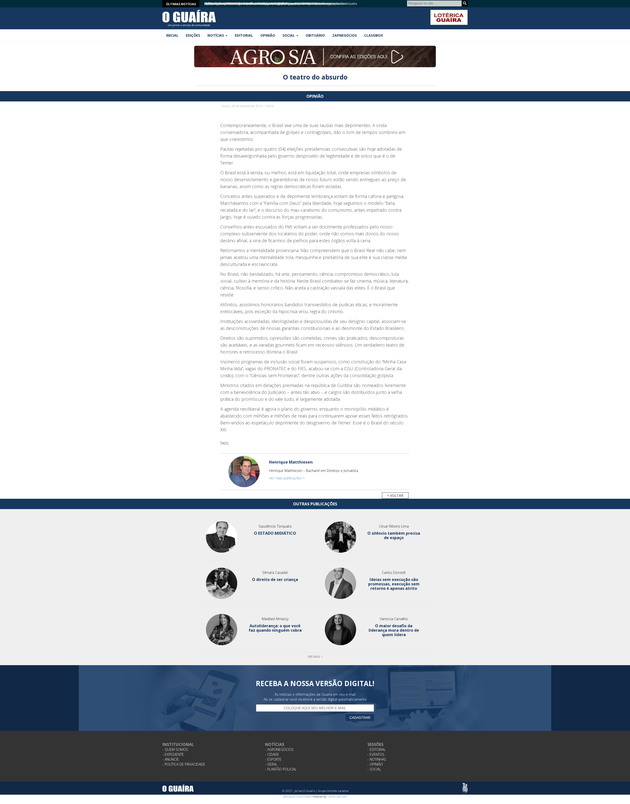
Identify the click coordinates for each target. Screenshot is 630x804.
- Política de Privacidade (183, 764)
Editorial (244, 35)
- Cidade (272, 754)
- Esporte (273, 759)
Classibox (373, 35)
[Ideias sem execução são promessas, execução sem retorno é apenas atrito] (340, 583)
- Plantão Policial (281, 769)
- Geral (271, 764)
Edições (193, 35)
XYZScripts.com (338, 796)
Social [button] (289, 35)
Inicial (172, 35)
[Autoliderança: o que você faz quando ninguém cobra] (222, 629)
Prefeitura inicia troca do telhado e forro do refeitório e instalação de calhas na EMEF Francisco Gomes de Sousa (276, 3)
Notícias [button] (216, 35)
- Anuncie (170, 759)
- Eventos (375, 754)
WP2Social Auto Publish (297, 796)
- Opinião (375, 764)
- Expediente (173, 754)
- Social (374, 769)
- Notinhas (376, 759)
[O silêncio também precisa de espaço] (340, 537)
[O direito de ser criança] (222, 583)
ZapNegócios (344, 35)
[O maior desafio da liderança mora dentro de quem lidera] (340, 629)
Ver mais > (315, 657)
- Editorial (376, 749)
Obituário (315, 35)
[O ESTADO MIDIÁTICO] (222, 537)
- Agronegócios (279, 749)
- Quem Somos (175, 749)
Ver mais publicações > (286, 478)
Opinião (267, 35)
